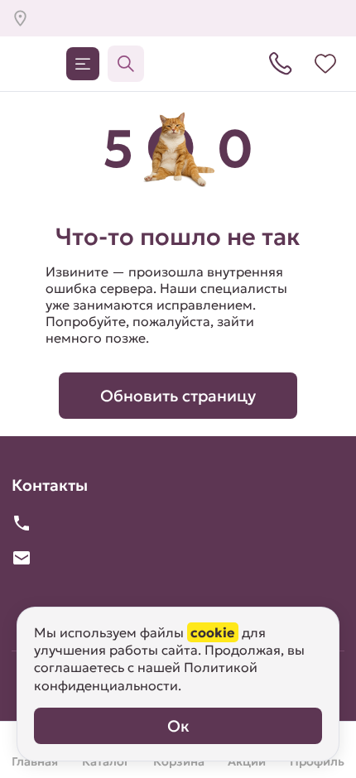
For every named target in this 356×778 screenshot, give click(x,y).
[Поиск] (126, 64)
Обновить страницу (178, 396)
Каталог (82, 63)
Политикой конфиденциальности (145, 676)
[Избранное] (325, 64)
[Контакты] (280, 64)
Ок (178, 726)
